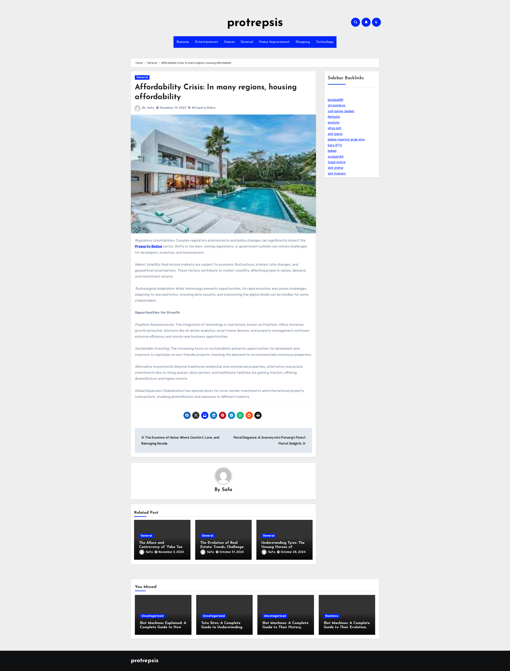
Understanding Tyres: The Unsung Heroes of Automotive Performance (283, 547)
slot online (335, 168)
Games (229, 42)
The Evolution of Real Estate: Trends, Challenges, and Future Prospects (223, 547)
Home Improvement (274, 42)
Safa (150, 108)
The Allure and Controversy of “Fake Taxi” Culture (161, 547)
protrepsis (255, 23)
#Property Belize (203, 108)
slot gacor (335, 134)
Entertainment (206, 42)
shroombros (336, 105)
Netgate (334, 117)
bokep (332, 151)
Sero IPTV (335, 145)
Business (183, 42)
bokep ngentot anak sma (346, 139)
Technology (324, 42)
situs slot (334, 128)
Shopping (303, 42)
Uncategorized (152, 616)
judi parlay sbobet (341, 111)
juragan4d (335, 156)
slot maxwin (337, 173)
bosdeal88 (335, 100)
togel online (336, 162)
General (247, 42)
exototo (333, 122)
